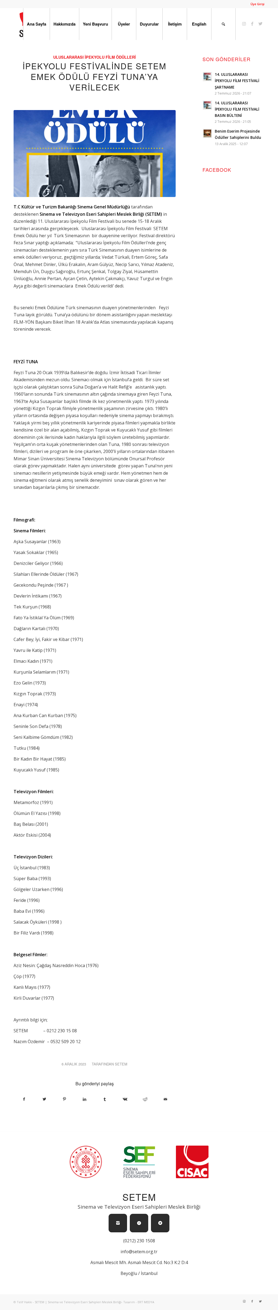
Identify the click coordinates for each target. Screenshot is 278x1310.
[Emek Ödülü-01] (95, 153)
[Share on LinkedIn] (84, 1099)
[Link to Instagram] (244, 24)
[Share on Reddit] (145, 1099)
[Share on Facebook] (24, 1099)
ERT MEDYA (146, 1302)
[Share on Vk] (125, 1099)
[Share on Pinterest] (64, 1099)
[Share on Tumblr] (105, 1099)
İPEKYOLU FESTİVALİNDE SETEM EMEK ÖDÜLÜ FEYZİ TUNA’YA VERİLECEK (94, 76)
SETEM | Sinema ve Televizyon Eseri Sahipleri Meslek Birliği (78, 1302)
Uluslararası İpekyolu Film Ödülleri (94, 57)
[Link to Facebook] (252, 24)
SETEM (121, 1064)
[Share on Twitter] (44, 1099)
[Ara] (223, 24)
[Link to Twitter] (260, 24)
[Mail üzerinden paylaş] (165, 1099)
